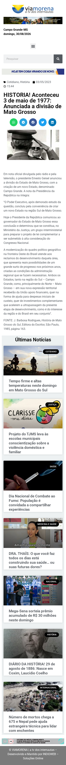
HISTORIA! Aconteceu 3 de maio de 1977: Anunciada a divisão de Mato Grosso (32, 103)
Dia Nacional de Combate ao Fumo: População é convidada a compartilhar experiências (32, 503)
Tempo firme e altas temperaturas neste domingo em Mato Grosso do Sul (33, 385)
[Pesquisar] (58, 58)
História (25, 82)
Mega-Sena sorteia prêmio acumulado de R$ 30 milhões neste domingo (32, 615)
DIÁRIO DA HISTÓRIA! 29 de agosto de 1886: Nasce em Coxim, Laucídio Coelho (32, 668)
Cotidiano (13, 82)
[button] (33, 46)
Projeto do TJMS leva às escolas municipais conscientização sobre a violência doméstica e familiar (29, 443)
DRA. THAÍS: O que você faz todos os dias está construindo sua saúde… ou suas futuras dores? (32, 560)
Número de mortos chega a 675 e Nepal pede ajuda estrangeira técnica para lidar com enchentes (33, 724)
